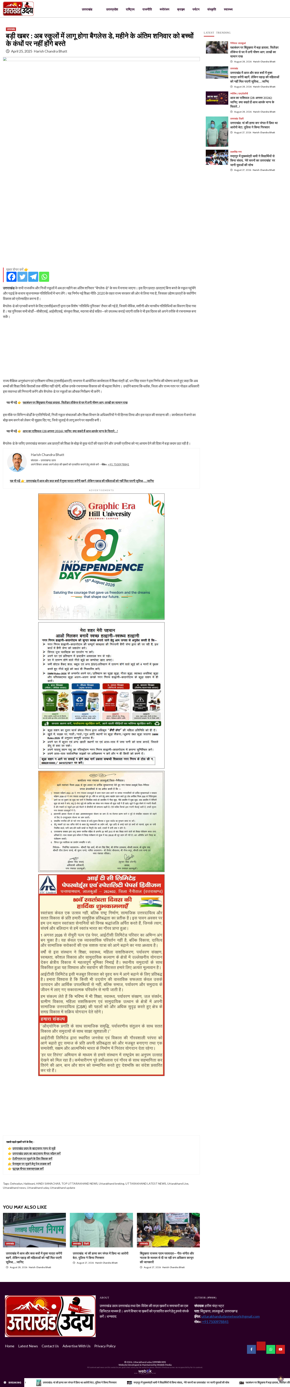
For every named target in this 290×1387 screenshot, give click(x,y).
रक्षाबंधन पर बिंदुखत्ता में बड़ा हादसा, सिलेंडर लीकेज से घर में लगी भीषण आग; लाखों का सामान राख (254, 52)
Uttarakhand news (14, 1187)
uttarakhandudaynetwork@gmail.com (230, 1316)
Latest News (28, 1346)
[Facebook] (12, 277)
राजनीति (147, 9)
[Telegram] (33, 277)
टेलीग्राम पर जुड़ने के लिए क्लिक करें (32, 1158)
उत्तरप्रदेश (112, 9)
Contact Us (50, 1346)
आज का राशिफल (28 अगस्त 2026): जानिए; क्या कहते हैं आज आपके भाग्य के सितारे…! (252, 102)
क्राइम (181, 9)
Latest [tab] (209, 32)
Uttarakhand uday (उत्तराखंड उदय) (149, 1362)
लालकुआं (242, 43)
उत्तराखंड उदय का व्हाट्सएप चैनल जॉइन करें (36, 1153)
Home (9, 1346)
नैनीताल (233, 43)
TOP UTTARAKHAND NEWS (79, 1183)
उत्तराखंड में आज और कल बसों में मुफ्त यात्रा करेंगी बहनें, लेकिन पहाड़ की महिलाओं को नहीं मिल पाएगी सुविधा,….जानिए (34, 1258)
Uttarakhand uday (38, 1187)
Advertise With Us (77, 1346)
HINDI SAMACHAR (48, 1183)
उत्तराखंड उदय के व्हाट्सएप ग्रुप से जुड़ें (33, 1148)
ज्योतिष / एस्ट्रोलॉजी (239, 93)
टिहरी (86, 1243)
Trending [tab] (223, 32)
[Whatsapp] (44, 277)
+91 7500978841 (118, 464)
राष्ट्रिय (130, 9)
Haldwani (29, 1183)
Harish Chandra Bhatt (50, 51)
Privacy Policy (105, 1346)
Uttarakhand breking (111, 1183)
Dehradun (16, 1183)
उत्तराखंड (87, 9)
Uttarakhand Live (177, 1183)
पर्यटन (196, 9)
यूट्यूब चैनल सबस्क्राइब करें (28, 1168)
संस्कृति (211, 9)
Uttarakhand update (62, 1187)
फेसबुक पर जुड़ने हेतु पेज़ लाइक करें (31, 1163)
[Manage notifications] (281, 1378)
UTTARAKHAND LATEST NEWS (145, 1183)
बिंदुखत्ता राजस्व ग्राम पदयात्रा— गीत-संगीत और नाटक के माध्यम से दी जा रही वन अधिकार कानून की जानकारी (167, 1258)
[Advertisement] (101, 236)
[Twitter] (22, 277)
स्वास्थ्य (228, 9)
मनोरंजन (164, 9)
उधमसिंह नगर (236, 152)
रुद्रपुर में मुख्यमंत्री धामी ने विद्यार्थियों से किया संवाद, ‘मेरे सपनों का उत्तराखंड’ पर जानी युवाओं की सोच (252, 160)
